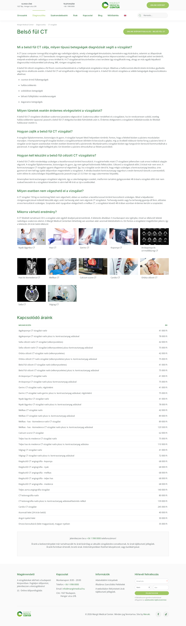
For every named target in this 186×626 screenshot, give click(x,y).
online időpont (157, 5)
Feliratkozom (152, 593)
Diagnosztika (39, 15)
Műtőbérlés (113, 15)
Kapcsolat (88, 15)
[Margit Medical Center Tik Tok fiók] (166, 614)
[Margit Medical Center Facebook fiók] (158, 614)
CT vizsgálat (52, 24)
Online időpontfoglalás (31, 590)
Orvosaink (22, 15)
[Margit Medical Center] (111, 5)
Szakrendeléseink (59, 15)
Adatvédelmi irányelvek (107, 580)
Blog (100, 15)
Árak (75, 15)
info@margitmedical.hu (74, 588)
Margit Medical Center (25, 24)
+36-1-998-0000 (71, 584)
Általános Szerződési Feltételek (110, 584)
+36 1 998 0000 (69, 6)
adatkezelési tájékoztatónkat (155, 600)
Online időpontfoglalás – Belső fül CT (146, 31)
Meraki (146, 614)
